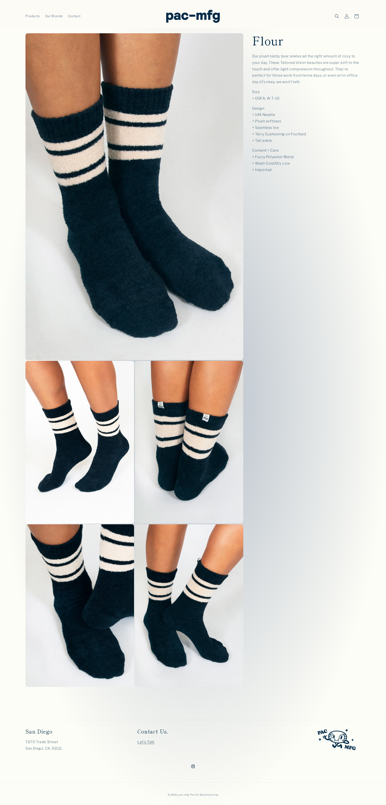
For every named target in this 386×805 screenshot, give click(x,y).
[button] (337, 16)
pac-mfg (183, 794)
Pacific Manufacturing (204, 794)
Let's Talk (145, 742)
